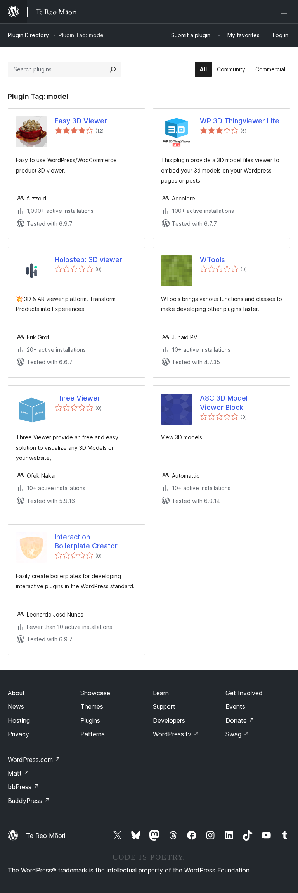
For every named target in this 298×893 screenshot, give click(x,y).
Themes (91, 706)
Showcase (95, 693)
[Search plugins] (113, 69)
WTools (212, 260)
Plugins (90, 720)
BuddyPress (29, 801)
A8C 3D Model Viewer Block (224, 402)
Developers (169, 720)
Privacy (18, 734)
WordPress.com (34, 759)
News (16, 706)
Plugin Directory (28, 35)
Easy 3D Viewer (81, 121)
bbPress (23, 787)
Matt (18, 773)
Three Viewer (77, 398)
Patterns (92, 734)
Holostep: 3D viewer (88, 260)
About (16, 693)
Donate (240, 720)
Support (164, 706)
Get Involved (244, 693)
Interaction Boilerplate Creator (86, 541)
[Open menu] (285, 11)
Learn (161, 693)
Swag (237, 734)
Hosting (19, 720)
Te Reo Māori (45, 835)
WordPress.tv (176, 734)
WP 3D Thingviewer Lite (239, 121)
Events (235, 706)
